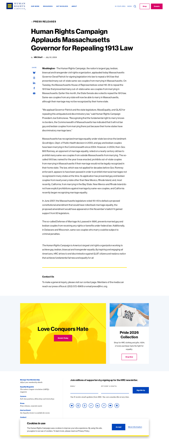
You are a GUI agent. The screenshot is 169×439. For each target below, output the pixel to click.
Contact (23, 417)
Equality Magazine (27, 387)
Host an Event (25, 410)
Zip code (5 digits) (113, 386)
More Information (135, 427)
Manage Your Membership (30, 380)
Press (22, 403)
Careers (23, 396)
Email (77, 386)
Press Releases (44, 21)
